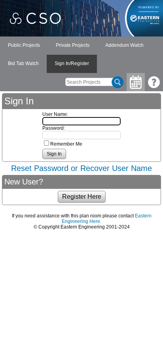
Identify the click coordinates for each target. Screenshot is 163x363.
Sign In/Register (72, 63)
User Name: (55, 114)
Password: (53, 128)
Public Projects (24, 45)
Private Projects (72, 45)
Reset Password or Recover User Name (81, 168)
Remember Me (66, 144)
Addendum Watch (124, 45)
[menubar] (81, 54)
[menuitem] (24, 45)
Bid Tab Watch (23, 63)
